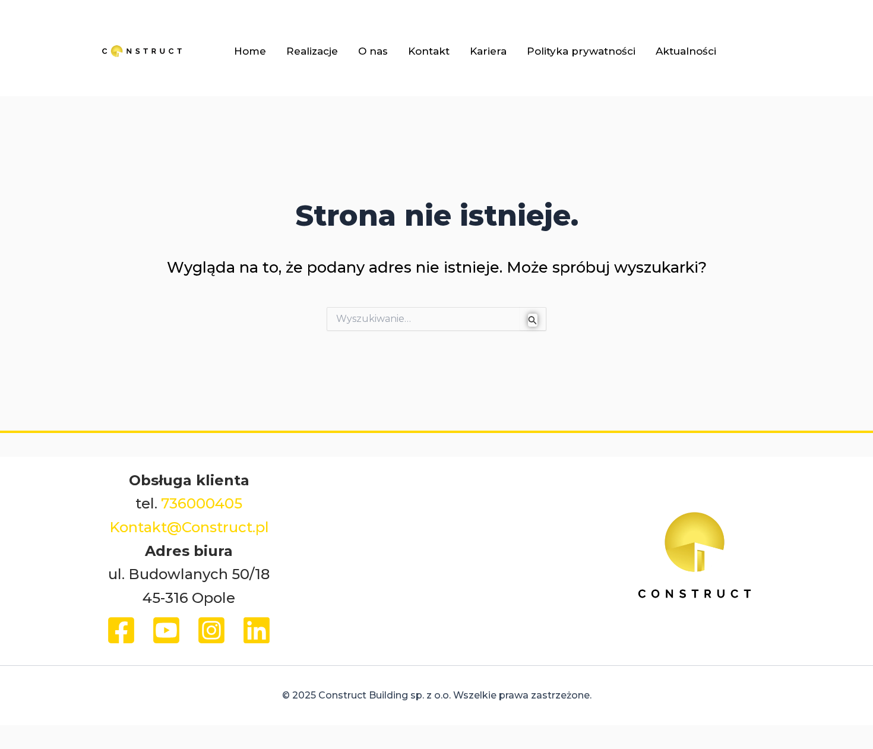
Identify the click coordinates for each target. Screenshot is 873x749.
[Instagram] (211, 630)
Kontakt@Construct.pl (189, 527)
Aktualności (686, 51)
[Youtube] (166, 630)
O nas (373, 51)
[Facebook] (121, 630)
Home (250, 51)
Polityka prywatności (581, 51)
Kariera (488, 51)
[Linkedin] (256, 630)
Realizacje (312, 51)
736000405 (201, 503)
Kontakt (429, 51)
